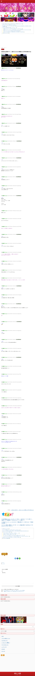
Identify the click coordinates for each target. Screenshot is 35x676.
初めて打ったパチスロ (5, 528)
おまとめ (3, 651)
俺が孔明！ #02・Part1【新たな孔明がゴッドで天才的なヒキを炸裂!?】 (11, 537)
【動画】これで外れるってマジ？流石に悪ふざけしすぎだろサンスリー (14, 591)
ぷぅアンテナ (4, 646)
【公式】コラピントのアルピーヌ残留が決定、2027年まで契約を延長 (11, 30)
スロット (3, 562)
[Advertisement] (17, 40)
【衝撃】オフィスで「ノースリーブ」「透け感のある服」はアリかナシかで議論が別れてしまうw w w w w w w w (16, 29)
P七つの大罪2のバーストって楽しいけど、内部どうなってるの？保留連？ (14, 590)
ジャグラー (3, 563)
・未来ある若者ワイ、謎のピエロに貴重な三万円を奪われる (22, 510)
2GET (3, 636)
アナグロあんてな (5, 644)
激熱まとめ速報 (17, 673)
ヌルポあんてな (5, 640)
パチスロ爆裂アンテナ (6, 638)
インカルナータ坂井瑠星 (6, 538)
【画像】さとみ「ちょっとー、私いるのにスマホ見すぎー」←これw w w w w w (12, 28)
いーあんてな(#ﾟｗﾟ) (6, 642)
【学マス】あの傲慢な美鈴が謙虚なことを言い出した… (9, 27)
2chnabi (3, 649)
